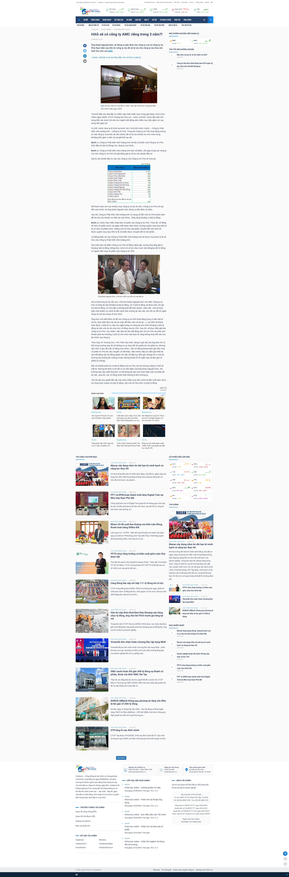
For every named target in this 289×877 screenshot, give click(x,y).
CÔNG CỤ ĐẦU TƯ (173, 25)
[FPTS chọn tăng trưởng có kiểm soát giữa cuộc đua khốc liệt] (92, 562)
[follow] (77, 875)
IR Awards (185, 2)
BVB (195, 472)
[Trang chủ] (86, 768)
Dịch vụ (192, 2)
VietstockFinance (149, 2)
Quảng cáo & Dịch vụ (204, 870)
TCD (173, 472)
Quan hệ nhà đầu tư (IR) (85, 816)
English (207, 2)
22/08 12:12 (132, 521)
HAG (102, 106)
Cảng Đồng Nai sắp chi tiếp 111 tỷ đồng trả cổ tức (137, 583)
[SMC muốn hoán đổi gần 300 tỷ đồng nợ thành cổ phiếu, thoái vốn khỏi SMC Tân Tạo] (92, 680)
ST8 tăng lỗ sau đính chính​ (125, 730)
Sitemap (156, 870)
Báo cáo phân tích (83, 826)
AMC (110, 51)
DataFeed (80, 840)
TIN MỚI (85, 20)
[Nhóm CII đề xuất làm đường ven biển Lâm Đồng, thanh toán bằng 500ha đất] (92, 532)
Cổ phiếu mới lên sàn (179, 457)
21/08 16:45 (132, 668)
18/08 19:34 (180, 68)
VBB (173, 480)
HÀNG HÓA (138, 20)
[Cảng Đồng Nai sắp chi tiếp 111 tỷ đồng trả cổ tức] (92, 591)
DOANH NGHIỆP (107, 20)
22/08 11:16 (180, 659)
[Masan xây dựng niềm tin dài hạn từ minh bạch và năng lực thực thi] (92, 474)
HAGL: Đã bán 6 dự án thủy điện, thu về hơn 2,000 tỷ (117, 57)
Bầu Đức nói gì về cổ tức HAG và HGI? (192, 55)
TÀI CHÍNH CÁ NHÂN (165, 20)
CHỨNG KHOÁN (95, 20)
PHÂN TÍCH (177, 20)
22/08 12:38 (132, 492)
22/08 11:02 (132, 551)
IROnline (102, 840)
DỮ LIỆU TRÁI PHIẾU (159, 25)
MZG (195, 488)
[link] (204, 19)
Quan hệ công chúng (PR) (86, 812)
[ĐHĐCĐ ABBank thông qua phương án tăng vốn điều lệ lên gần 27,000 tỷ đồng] (92, 709)
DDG (174, 488)
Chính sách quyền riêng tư (183, 870)
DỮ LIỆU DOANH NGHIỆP (131, 25)
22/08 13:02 (132, 462)
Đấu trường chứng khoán (164, 2)
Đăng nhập (199, 2)
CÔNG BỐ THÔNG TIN (93, 25)
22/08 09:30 (132, 580)
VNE (195, 480)
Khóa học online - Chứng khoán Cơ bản (143, 788)
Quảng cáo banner (83, 821)
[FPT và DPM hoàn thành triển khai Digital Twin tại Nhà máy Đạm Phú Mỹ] (92, 503)
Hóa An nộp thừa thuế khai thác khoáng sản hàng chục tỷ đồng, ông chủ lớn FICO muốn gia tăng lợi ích (137, 615)
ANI (173, 495)
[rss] (211, 2)
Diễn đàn (177, 2)
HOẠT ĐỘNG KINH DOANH (118, 462)
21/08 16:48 (132, 639)
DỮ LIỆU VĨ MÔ (105, 25)
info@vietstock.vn (170, 772)
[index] (107, 9)
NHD (195, 495)
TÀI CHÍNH (129, 20)
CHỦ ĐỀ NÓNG (80, 25)
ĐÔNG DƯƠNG (187, 20)
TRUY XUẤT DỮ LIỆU (187, 25)
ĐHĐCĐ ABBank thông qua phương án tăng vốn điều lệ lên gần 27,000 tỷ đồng (198, 613)
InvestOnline (81, 847)
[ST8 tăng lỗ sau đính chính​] (92, 738)
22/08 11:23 (180, 636)
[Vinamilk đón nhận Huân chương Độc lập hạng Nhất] (92, 650)
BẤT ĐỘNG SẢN (118, 20)
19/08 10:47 (180, 57)
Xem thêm (121, 758)
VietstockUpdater (106, 844)
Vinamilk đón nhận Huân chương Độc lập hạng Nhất (138, 642)
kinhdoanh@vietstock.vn (137, 772)
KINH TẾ (146, 20)
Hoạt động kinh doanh (177, 541)
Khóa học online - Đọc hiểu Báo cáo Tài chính (145, 814)
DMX (195, 464)
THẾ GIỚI (154, 20)
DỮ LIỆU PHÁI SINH (145, 25)
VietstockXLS (81, 844)
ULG (173, 464)
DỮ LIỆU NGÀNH (116, 25)
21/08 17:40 (132, 609)
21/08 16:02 (132, 698)
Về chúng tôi (166, 870)
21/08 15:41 (132, 727)
